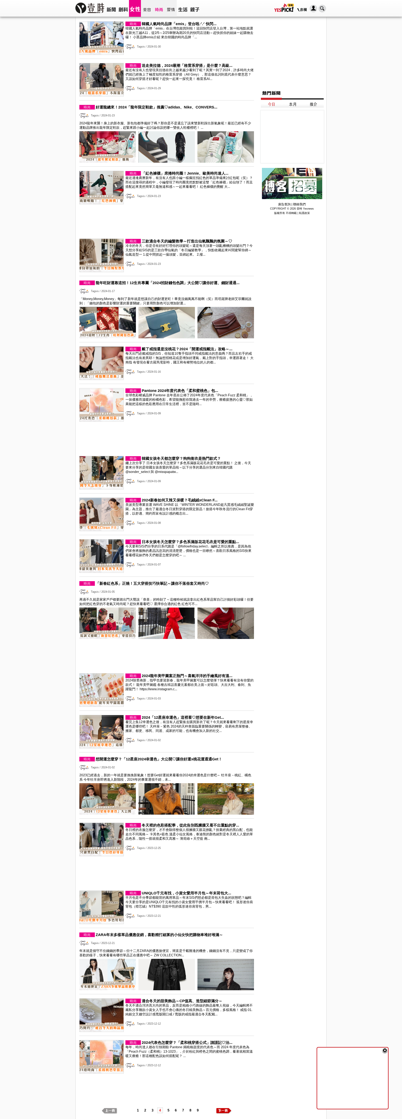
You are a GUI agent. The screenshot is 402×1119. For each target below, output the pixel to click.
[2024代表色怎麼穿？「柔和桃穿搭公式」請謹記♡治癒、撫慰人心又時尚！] (166, 1072)
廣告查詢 (284, 204)
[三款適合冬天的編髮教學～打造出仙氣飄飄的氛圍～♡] (166, 271)
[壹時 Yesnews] (89, 15)
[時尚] (159, 8)
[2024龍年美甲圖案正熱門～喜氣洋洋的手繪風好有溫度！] (166, 705)
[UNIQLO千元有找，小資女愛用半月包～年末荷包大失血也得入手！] (166, 923)
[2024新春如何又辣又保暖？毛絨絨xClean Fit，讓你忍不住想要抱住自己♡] (166, 530)
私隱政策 (304, 213)
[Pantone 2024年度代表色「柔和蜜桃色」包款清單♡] (166, 420)
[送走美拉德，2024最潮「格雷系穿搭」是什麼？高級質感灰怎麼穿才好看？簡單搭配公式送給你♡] (166, 95)
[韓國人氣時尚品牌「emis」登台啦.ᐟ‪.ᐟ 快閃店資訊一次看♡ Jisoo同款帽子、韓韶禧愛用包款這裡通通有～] (166, 53)
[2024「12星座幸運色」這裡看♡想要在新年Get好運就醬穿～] (166, 747)
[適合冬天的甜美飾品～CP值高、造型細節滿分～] (166, 1031)
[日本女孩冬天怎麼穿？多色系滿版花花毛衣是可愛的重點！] (166, 571)
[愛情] (171, 8)
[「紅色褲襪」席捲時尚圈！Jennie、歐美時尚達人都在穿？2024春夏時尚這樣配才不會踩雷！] (166, 203)
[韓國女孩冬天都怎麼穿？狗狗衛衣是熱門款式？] (166, 488)
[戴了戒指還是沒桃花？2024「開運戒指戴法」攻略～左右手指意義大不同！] (166, 379)
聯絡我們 (299, 204)
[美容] (147, 8)
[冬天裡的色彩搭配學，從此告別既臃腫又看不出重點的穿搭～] (166, 855)
